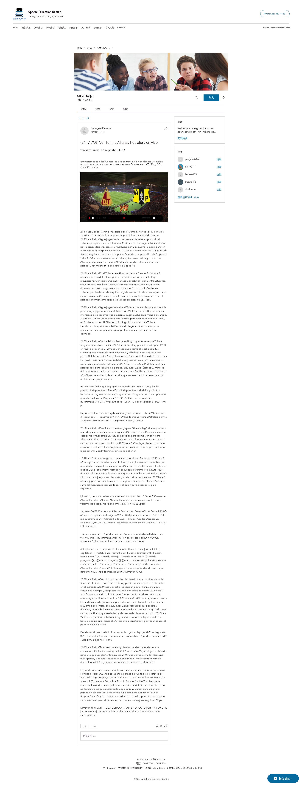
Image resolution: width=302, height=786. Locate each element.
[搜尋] (196, 97)
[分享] (166, 128)
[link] (84, 109)
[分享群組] (223, 97)
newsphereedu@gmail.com (276, 27)
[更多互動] (93, 726)
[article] (124, 434)
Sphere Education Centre (44, 11)
